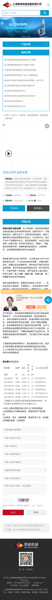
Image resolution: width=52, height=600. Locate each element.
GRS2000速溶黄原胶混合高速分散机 (26, 530)
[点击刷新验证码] (23, 500)
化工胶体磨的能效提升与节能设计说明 (19, 65)
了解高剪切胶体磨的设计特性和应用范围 (20, 70)
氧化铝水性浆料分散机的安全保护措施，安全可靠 (23, 80)
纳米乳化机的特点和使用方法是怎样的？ (20, 96)
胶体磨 (22, 115)
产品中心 (14, 115)
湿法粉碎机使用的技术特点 (14, 91)
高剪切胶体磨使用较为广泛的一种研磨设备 (21, 75)
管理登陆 (35, 585)
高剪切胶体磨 (32, 115)
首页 (7, 115)
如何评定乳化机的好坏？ (14, 101)
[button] (23, 36)
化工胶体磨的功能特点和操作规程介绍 (19, 86)
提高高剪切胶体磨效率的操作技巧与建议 (20, 60)
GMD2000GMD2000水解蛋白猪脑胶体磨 (27, 525)
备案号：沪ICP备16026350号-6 (19, 583)
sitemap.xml (38, 583)
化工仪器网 (24, 585)
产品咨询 (14, 208)
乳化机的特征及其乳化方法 (14, 106)
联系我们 (38, 208)
